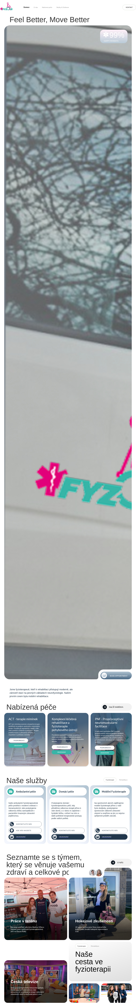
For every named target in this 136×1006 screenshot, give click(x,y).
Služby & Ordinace (62, 7)
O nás (36, 7)
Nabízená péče (47, 7)
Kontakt (129, 7)
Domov (26, 7)
